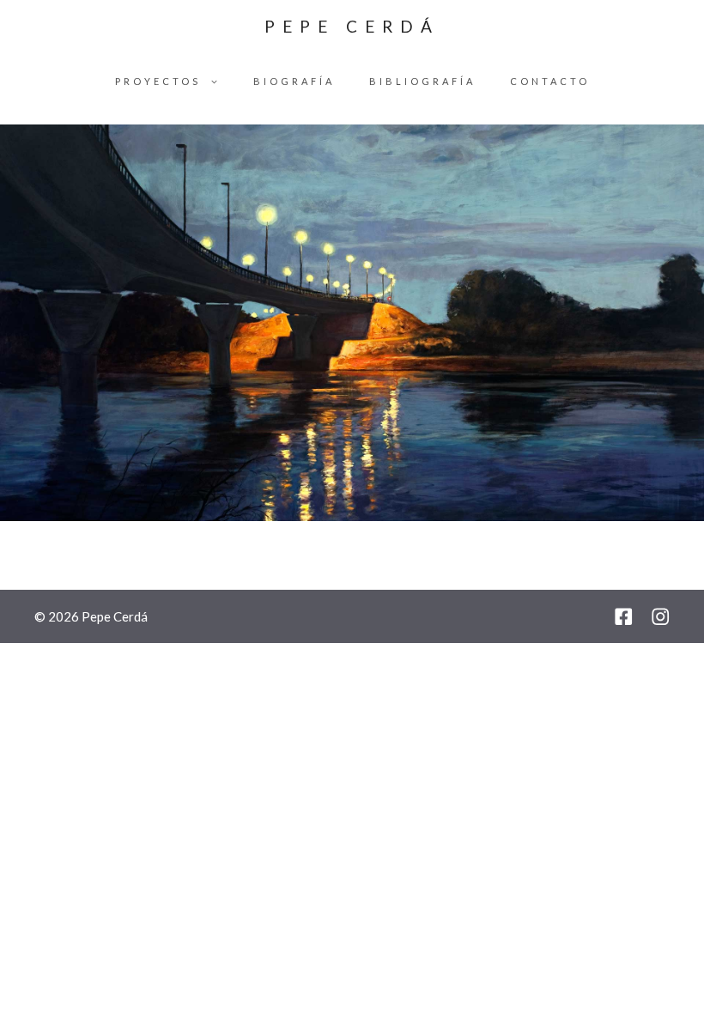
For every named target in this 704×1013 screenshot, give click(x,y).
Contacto (550, 81)
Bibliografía (422, 81)
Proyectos (158, 81)
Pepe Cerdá (352, 26)
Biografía (294, 81)
